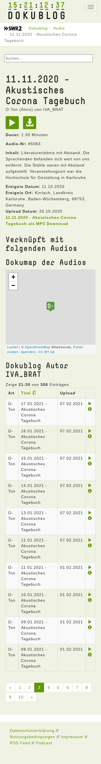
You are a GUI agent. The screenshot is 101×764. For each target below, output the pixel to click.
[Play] (14, 124)
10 (21, 697)
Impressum (72, 736)
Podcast (44, 743)
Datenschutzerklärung (32, 730)
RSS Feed (20, 743)
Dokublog (38, 28)
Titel (26, 393)
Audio (59, 28)
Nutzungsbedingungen (32, 736)
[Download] (31, 124)
